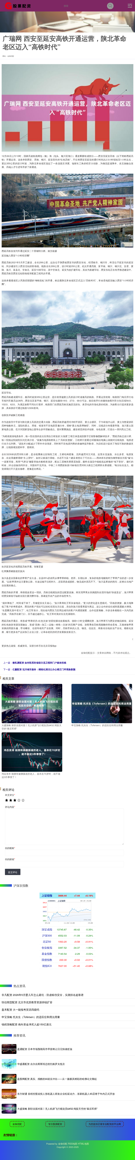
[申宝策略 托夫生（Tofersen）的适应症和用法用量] (101, 703)
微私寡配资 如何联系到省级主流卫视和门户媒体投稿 (39, 662)
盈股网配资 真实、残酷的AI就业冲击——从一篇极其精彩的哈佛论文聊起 (57, 1078)
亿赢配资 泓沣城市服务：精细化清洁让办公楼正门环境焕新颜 (44, 669)
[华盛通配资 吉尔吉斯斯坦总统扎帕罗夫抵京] (9, 1064)
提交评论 (12, 872)
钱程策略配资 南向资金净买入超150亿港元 (27, 1024)
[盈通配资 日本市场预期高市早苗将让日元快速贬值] (9, 1049)
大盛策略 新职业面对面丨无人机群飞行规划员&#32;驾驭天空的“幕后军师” (57, 1108)
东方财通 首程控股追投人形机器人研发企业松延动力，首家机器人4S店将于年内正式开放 (66, 1093)
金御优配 (17, 1124)
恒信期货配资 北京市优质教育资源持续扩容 (27, 1002)
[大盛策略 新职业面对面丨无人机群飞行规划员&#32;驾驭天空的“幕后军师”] (32, 703)
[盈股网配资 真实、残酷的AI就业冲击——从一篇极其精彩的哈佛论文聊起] (9, 1079)
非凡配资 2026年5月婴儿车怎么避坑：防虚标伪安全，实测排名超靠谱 (42, 995)
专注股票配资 (55, 1124)
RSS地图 (72, 1143)
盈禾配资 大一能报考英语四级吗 (20, 1009)
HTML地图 (83, 1143)
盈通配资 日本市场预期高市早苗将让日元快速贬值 (44, 1049)
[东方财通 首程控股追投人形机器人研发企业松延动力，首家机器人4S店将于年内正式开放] (9, 1094)
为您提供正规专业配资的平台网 (105, 1124)
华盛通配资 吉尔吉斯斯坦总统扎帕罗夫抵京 (41, 1064)
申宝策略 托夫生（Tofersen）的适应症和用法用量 (31, 1017)
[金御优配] (19, 5)
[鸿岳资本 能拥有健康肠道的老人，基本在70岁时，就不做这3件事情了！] (32, 751)
